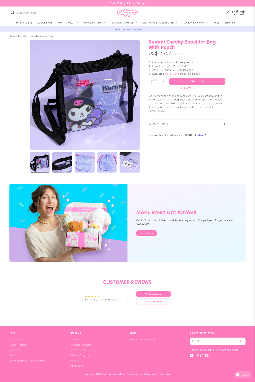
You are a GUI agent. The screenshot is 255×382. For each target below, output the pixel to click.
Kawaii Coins (172, 73)
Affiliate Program (80, 355)
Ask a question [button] (153, 301)
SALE (216, 22)
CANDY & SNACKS (195, 22)
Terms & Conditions (147, 374)
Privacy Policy (164, 374)
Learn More (146, 233)
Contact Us (15, 339)
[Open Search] (12, 12)
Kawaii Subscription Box (144, 339)
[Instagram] (196, 355)
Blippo (103, 374)
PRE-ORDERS (24, 22)
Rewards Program (80, 344)
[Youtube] (191, 355)
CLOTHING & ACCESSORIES (159, 22)
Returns (14, 355)
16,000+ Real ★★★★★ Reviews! (127, 29)
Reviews (74, 360)
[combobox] (28, 12)
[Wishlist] (234, 13)
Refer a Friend (78, 349)
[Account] (228, 13)
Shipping (14, 349)
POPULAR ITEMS (93, 22)
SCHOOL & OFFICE (123, 22)
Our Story (75, 339)
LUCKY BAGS (44, 22)
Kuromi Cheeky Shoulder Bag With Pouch (36, 36)
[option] (127, 29)
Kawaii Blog (76, 365)
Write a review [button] (153, 294)
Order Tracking (18, 344)
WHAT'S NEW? (66, 22)
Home (12, 36)
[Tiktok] (201, 355)
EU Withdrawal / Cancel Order (27, 360)
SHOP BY (230, 22)
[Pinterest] (207, 355)
